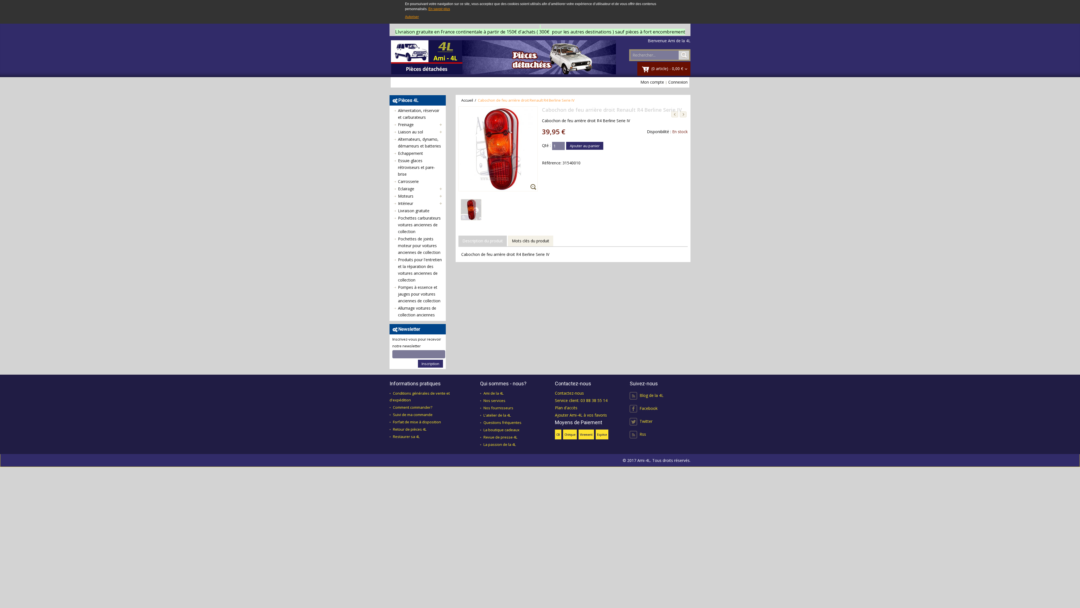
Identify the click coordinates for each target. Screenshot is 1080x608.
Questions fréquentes (502, 422)
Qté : (546, 145)
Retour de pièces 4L (409, 429)
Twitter (646, 421)
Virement (586, 435)
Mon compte (652, 82)
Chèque (569, 435)
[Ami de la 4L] (503, 57)
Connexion (678, 82)
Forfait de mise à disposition (417, 421)
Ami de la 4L (493, 393)
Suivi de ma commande (413, 414)
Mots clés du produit (530, 240)
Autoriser (412, 17)
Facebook (649, 408)
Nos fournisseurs (498, 407)
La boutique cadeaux (501, 429)
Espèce (602, 435)
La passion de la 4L (499, 444)
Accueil (467, 100)
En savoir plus (439, 9)
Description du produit (482, 240)
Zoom (533, 187)
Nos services (494, 400)
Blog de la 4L (651, 395)
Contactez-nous (569, 393)
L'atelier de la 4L (497, 415)
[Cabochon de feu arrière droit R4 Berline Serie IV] (471, 202)
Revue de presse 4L (500, 437)
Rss (643, 434)
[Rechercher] (684, 55)
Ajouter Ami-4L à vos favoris (581, 415)
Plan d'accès (566, 407)
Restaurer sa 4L (406, 436)
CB (558, 435)
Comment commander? (412, 407)
